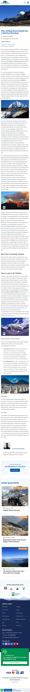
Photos (17, 609)
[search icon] (25, 3)
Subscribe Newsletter (21, 619)
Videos (3, 613)
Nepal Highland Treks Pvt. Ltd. (16, 678)
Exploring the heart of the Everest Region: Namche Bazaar (14, 540)
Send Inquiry (15, 470)
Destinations (5, 606)
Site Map (4, 625)
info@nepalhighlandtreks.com (12, 637)
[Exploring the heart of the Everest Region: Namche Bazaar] (15, 526)
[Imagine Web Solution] (17, 682)
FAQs (17, 622)
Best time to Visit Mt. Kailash (8, 44)
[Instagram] (9, 644)
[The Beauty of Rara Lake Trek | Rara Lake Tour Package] (15, 557)
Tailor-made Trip (5, 619)
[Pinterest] (14, 644)
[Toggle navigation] (27, 3)
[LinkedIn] (11, 644)
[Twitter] (6, 644)
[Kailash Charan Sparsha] (15, 496)
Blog (3, 622)
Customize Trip (19, 616)
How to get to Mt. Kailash (8, 46)
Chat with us (21, 466)
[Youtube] (17, 644)
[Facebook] (3, 644)
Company (18, 606)
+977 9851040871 (10, 466)
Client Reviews (19, 613)
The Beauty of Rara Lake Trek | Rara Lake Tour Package (13, 572)
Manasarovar (23, 159)
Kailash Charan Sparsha (11, 510)
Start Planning (14, 662)
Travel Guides (5, 609)
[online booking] (15, 672)
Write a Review (5, 616)
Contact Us (18, 625)
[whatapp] (2, 690)
